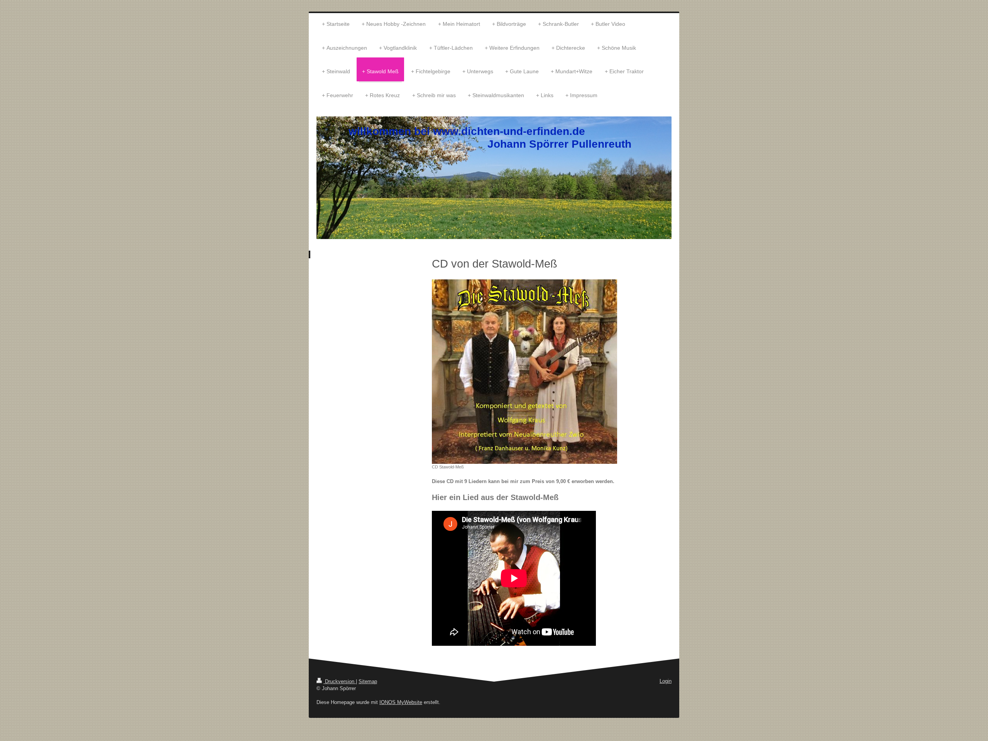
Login (666, 681)
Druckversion (339, 681)
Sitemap (368, 681)
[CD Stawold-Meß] (524, 371)
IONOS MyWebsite (400, 702)
